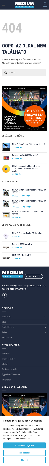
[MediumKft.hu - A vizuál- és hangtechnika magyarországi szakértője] (24, 5)
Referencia (6, 379)
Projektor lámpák (9, 369)
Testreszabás (24, 453)
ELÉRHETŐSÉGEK (18, 289)
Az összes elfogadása (24, 445)
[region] (24, 441)
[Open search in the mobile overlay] (24, 73)
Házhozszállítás (8, 358)
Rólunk (5, 332)
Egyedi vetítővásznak (11, 374)
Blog (4, 322)
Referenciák (7, 337)
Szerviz (5, 364)
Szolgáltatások (8, 327)
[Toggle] (45, 316)
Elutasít (24, 460)
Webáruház (6, 353)
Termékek (6, 316)
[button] (3, 4)
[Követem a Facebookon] (4, 295)
